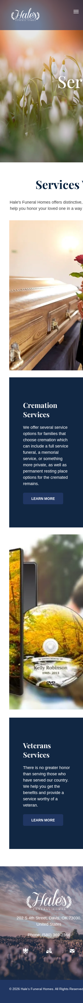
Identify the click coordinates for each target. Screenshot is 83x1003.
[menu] (76, 11)
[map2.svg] (48, 954)
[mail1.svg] (72, 954)
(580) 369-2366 (56, 935)
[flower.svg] (25, 954)
